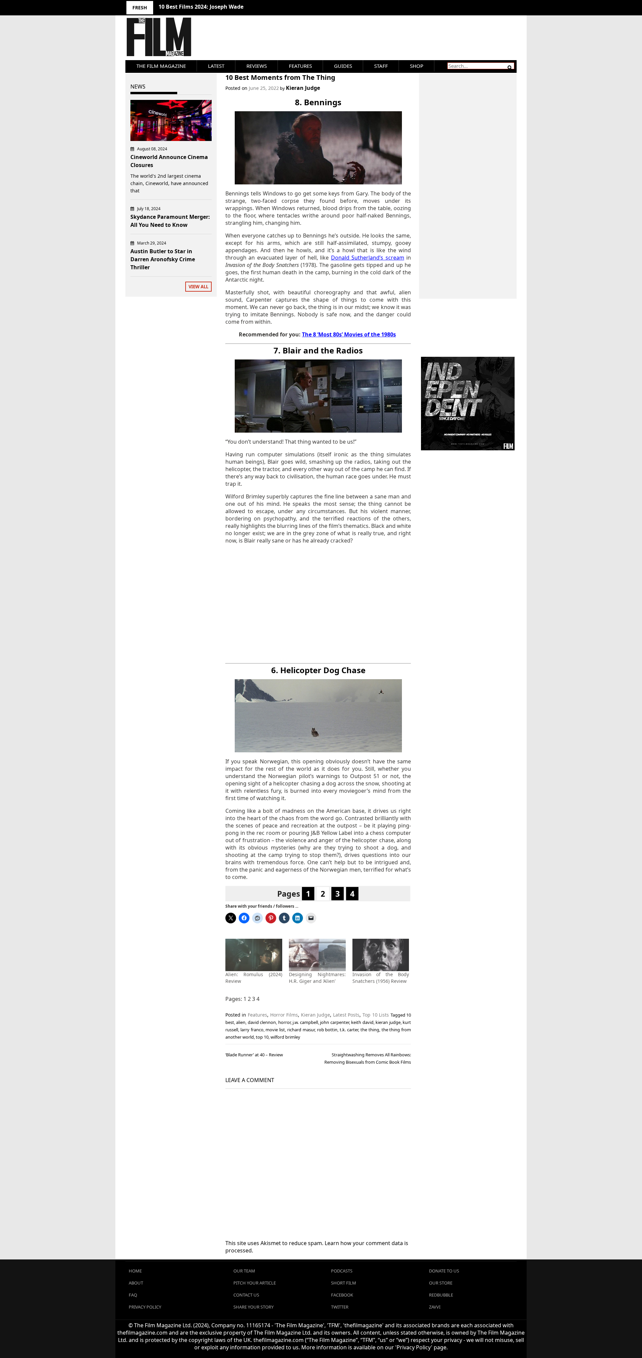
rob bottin (327, 1030)
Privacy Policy (145, 1307)
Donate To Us (444, 1271)
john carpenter (334, 1022)
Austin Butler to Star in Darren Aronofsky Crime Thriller (162, 259)
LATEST (216, 65)
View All (198, 287)
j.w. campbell (305, 1022)
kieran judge (388, 1022)
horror (284, 1022)
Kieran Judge (303, 88)
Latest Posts (346, 1015)
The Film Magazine (161, 65)
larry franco (251, 1030)
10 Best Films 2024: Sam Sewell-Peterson (211, 6)
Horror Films (284, 1015)
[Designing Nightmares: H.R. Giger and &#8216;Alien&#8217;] (317, 955)
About (136, 1283)
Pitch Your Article (254, 1283)
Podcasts (341, 1271)
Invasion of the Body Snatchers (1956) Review (380, 977)
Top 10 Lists (375, 1015)
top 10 (262, 1037)
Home (135, 1271)
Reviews (256, 65)
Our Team (244, 1271)
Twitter (339, 1307)
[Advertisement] (318, 603)
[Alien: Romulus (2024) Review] (253, 955)
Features (300, 65)
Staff (381, 65)
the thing (369, 1030)
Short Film (343, 1283)
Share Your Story (253, 1307)
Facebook (342, 1295)
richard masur (301, 1030)
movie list (275, 1030)
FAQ (133, 1295)
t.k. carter (349, 1030)
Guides (343, 65)
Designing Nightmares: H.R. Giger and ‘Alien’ (317, 977)
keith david (362, 1022)
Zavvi (434, 1307)
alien (240, 1022)
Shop (416, 65)
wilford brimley (285, 1037)
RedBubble (441, 1295)
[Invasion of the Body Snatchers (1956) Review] (380, 955)
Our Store (440, 1283)
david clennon (262, 1022)
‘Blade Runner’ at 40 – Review (254, 1055)
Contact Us (246, 1295)
